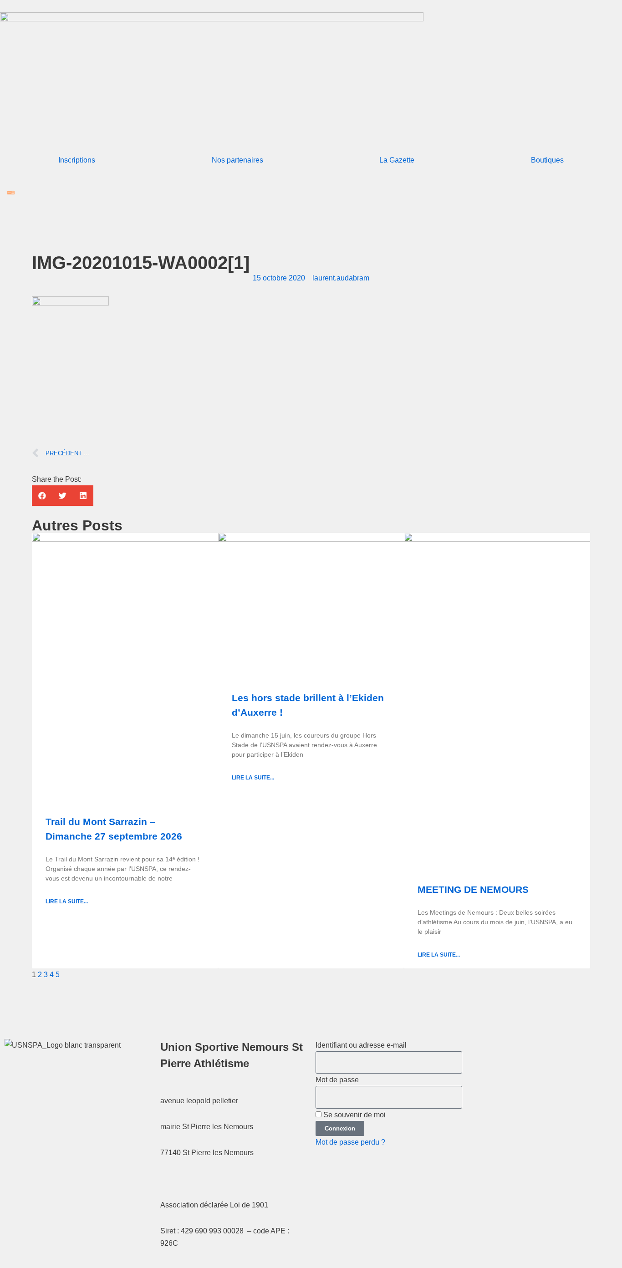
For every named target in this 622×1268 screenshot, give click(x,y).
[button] (42, 495)
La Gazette (396, 160)
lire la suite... (67, 901)
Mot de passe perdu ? (350, 1142)
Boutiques (547, 160)
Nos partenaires (237, 160)
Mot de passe (337, 1080)
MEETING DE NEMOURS (473, 889)
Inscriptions (76, 160)
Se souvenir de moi (353, 1115)
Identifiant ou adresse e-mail (361, 1045)
